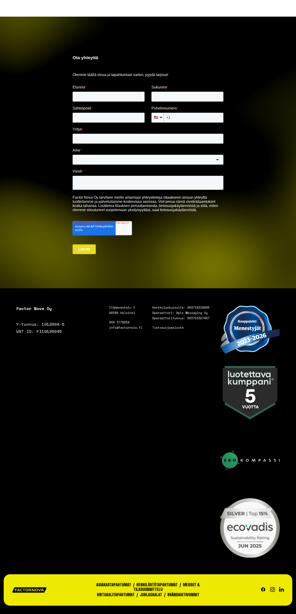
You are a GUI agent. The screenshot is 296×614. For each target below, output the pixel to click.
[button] (272, 12)
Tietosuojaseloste (168, 327)
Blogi (194, 12)
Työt (114, 12)
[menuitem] (80, 12)
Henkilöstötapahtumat (157, 584)
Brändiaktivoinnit (183, 594)
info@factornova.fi (125, 327)
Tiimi (169, 12)
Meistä (141, 12)
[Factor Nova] (28, 12)
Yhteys (222, 12)
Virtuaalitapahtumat (116, 594)
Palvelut (77, 12)
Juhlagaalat (151, 594)
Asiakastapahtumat (113, 584)
